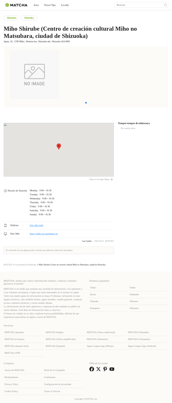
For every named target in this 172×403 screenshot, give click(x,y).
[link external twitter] (99, 370)
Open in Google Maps (100, 179)
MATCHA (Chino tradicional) (101, 332)
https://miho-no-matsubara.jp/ (44, 234)
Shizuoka (11, 18)
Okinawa (134, 301)
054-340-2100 (36, 225)
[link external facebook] (92, 370)
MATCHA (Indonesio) (97, 339)
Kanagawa (95, 308)
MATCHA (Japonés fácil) (17, 346)
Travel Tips (50, 5)
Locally (65, 5)
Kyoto (93, 294)
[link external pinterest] (106, 370)
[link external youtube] (113, 370)
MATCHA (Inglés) (54, 332)
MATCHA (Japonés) (14, 332)
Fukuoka (94, 301)
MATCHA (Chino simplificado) (61, 339)
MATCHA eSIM (12, 353)
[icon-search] (165, 4)
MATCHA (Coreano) (14, 339)
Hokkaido (134, 294)
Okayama (134, 308)
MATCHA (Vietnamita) (139, 339)
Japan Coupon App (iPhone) (100, 346)
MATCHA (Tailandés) (138, 332)
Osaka (132, 287)
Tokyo (93, 287)
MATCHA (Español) (55, 346)
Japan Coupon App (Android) (142, 346)
